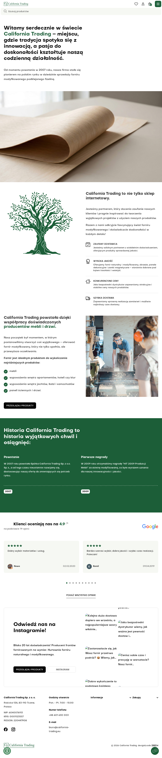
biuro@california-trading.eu (59, 729)
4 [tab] (76, 583)
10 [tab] (95, 583)
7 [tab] (85, 583)
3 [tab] (73, 583)
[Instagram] (13, 729)
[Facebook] (6, 729)
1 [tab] (66, 583)
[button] (143, 4)
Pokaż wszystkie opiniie (81, 595)
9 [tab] (92, 583)
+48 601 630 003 (59, 715)
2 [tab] (70, 583)
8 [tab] (89, 583)
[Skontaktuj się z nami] (155, 751)
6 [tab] (82, 583)
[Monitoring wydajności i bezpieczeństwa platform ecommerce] (155, 746)
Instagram (62, 670)
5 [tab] (79, 583)
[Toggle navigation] (158, 4)
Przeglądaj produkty (20, 406)
